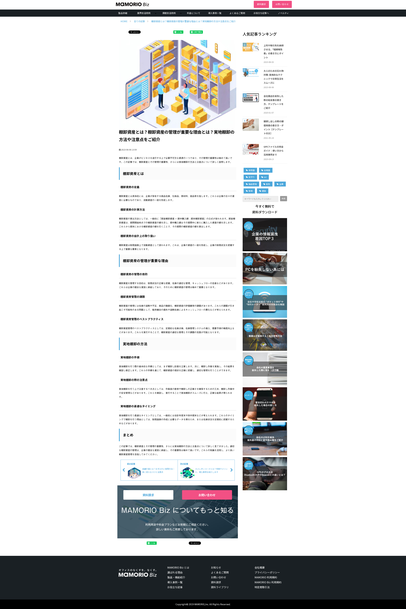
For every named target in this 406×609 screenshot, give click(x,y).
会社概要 (260, 567)
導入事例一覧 (214, 13)
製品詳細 (122, 13)
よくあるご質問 (237, 13)
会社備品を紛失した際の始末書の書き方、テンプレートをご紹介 (274, 102)
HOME (124, 21)
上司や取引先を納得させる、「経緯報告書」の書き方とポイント (274, 51)
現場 (251, 190)
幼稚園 (267, 170)
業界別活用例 (144, 13)
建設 (264, 190)
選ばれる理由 (175, 572)
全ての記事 (139, 21)
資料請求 (261, 4)
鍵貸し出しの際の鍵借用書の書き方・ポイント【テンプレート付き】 (274, 127)
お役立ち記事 (175, 587)
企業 (281, 184)
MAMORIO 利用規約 (266, 577)
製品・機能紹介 (176, 577)
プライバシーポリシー (267, 572)
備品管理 (253, 184)
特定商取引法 (262, 587)
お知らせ (216, 567)
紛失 (268, 184)
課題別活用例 (169, 13)
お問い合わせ (282, 4)
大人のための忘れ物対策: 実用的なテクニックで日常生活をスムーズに (274, 76)
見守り (252, 177)
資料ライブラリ (220, 587)
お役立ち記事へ (261, 13)
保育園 (252, 170)
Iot (265, 177)
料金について (193, 13)
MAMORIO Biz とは (178, 567)
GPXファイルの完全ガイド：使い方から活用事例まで (274, 150)
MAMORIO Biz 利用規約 (268, 582)
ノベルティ (283, 13)
